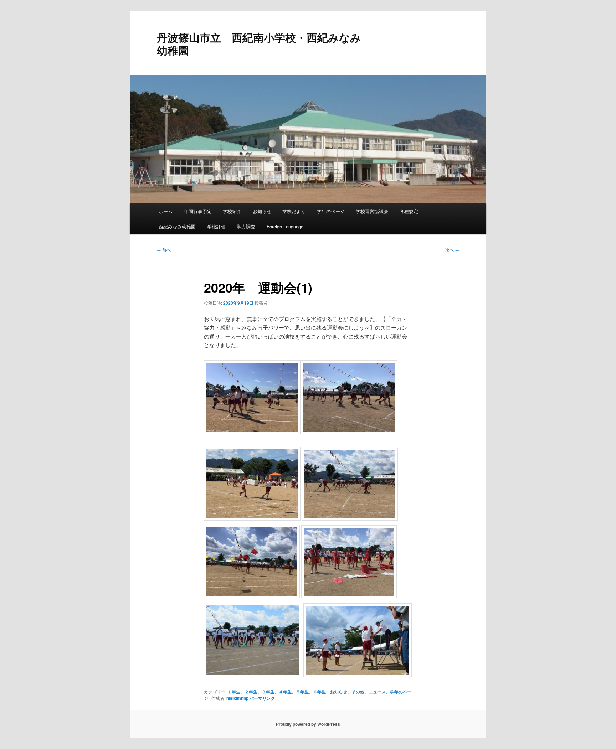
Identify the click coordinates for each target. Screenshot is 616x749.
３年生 (268, 691)
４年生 (285, 691)
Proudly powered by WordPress (308, 724)
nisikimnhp (237, 698)
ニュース (377, 691)
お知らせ (262, 211)
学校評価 (216, 226)
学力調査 (246, 226)
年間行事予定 (198, 211)
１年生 (233, 691)
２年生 (251, 691)
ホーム (166, 211)
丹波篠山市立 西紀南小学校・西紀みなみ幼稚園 (259, 44)
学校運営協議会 (372, 211)
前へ (164, 250)
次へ (452, 250)
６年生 (319, 691)
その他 (357, 691)
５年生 (302, 691)
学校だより (294, 211)
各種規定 (409, 211)
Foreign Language (285, 226)
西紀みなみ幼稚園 (177, 226)
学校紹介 (232, 211)
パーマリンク (262, 698)
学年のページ (331, 211)
